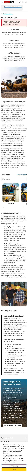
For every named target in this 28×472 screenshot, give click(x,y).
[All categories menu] (2, 2)
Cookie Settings (14, 466)
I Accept (14, 469)
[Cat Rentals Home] (9, 2)
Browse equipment (22, 174)
